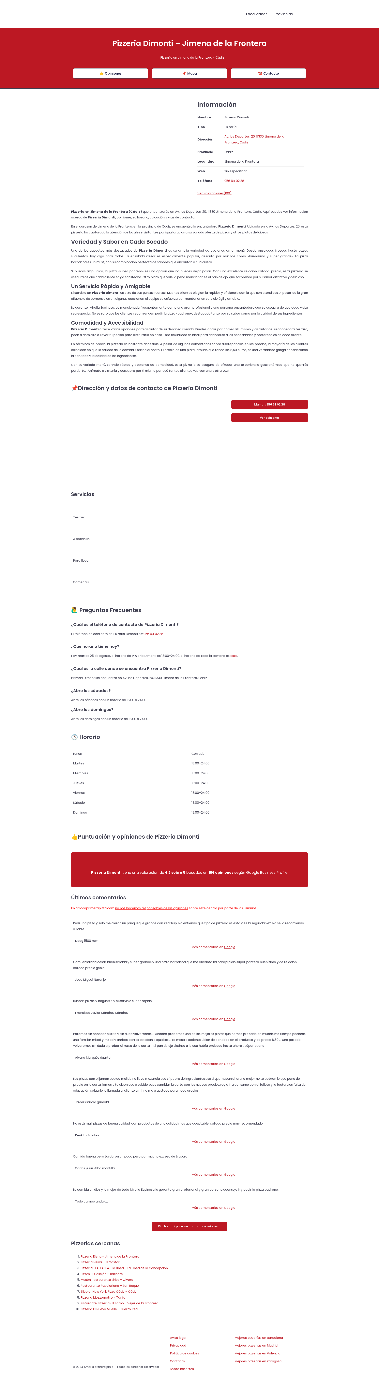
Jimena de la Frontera (195, 57)
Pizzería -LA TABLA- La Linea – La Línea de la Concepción (124, 1268)
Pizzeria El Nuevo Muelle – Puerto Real (109, 1309)
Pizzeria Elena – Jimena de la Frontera (110, 1256)
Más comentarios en (213, 947)
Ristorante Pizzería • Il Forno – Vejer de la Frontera (119, 1303)
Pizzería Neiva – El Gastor (100, 1262)
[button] (302, 14)
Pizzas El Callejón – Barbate (102, 1274)
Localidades (256, 13)
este (233, 656)
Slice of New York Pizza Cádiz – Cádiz (109, 1291)
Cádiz (220, 57)
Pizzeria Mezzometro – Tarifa (103, 1297)
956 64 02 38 (153, 634)
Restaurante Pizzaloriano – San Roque (110, 1285)
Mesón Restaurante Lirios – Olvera (107, 1279)
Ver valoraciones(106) (214, 193)
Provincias (284, 13)
